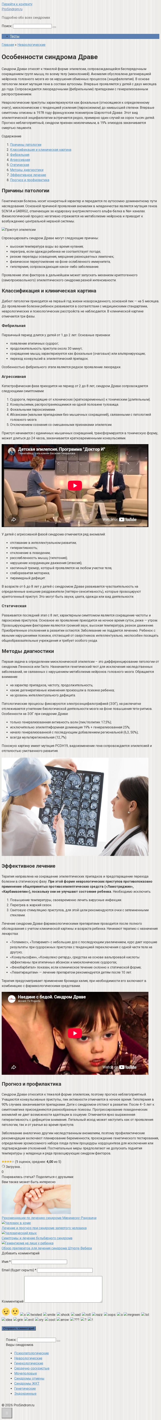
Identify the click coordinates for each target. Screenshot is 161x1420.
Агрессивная (20, 160)
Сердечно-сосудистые (31, 1368)
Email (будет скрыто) (19, 1270)
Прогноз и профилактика (29, 180)
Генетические (25, 1389)
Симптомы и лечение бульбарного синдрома (37, 1238)
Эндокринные (25, 1394)
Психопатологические (31, 1353)
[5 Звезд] (13, 1161)
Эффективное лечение (28, 175)
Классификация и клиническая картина (40, 150)
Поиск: (7, 26)
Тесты (14, 36)
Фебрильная (19, 155)
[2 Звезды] (5, 1161)
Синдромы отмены (29, 1378)
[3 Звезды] (8, 1161)
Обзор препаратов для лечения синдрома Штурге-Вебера (47, 1248)
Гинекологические (28, 1363)
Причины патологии (25, 145)
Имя (6, 1262)
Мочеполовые (25, 1373)
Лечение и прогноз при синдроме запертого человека (44, 1228)
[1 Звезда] (3, 1161)
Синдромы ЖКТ (26, 1383)
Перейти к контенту (17, 4)
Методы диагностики (26, 170)
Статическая (19, 165)
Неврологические (28, 1358)
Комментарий (12, 1301)
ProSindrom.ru (12, 9)
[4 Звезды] (10, 1161)
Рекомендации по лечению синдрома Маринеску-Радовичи (49, 1218)
